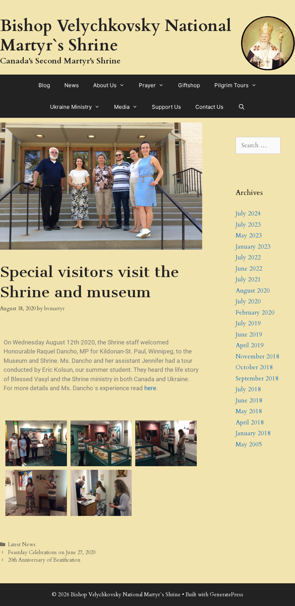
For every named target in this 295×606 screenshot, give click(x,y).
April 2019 (250, 345)
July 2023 (248, 224)
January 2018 (253, 433)
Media (122, 106)
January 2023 (253, 246)
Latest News (22, 544)
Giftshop (189, 85)
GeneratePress (226, 594)
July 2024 (248, 213)
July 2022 (248, 257)
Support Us (166, 106)
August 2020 (253, 290)
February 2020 (255, 312)
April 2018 (250, 422)
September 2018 (257, 378)
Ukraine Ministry (71, 106)
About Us (105, 85)
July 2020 (248, 301)
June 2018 (249, 400)
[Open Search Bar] (241, 107)
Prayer (147, 85)
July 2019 (248, 323)
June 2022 (249, 268)
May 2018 (249, 411)
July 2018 (248, 389)
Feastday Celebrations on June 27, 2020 (51, 552)
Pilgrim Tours (231, 85)
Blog (44, 85)
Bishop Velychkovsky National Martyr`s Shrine (115, 35)
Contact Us (209, 106)
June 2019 (249, 334)
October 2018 (254, 367)
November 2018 (257, 356)
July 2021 (248, 279)
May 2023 (249, 235)
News (71, 85)
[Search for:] (258, 145)
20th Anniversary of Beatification (44, 560)
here (150, 388)
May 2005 (249, 444)
